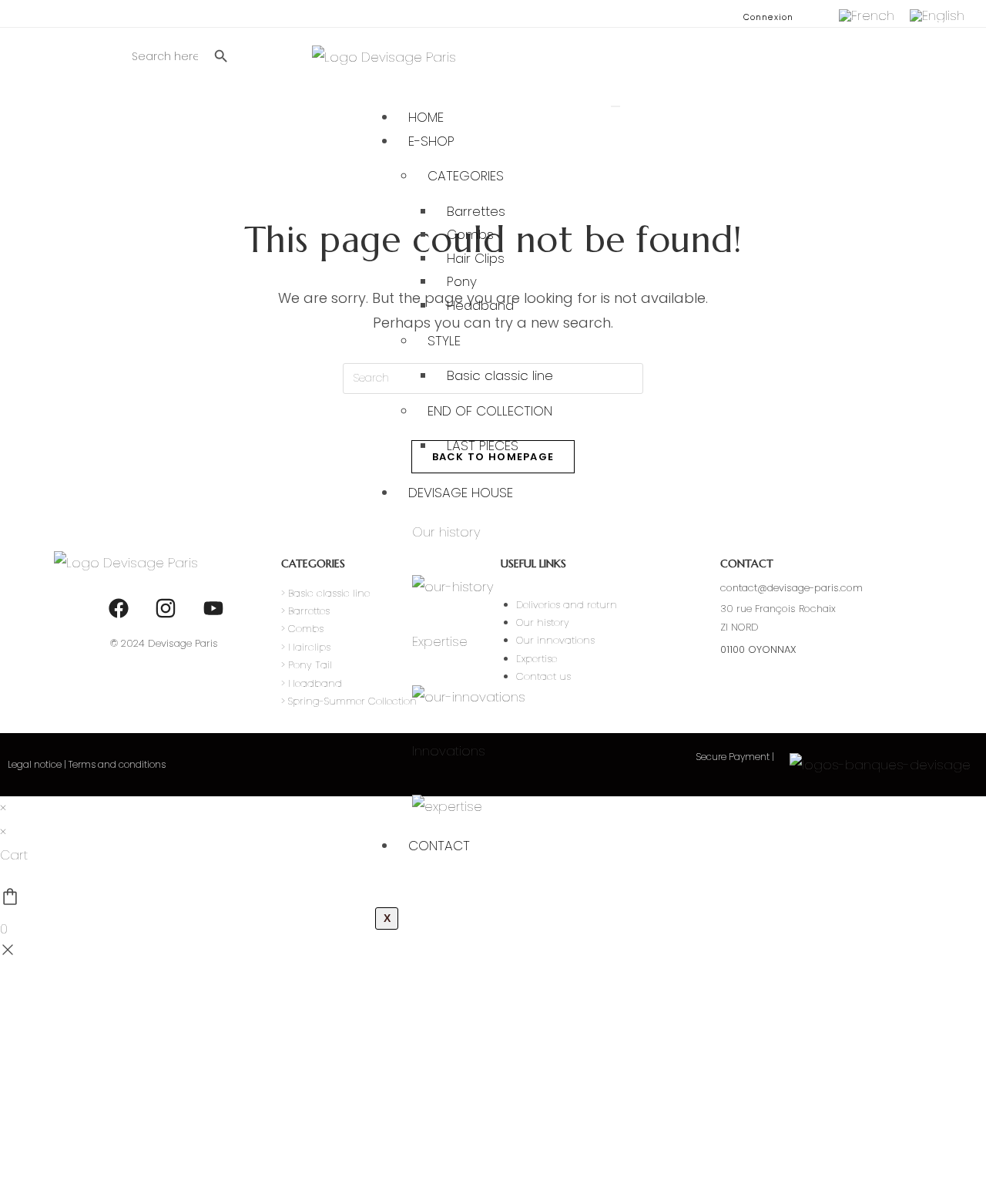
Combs (470, 234)
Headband (480, 305)
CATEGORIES (466, 176)
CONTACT (439, 845)
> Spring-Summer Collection (349, 701)
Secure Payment (734, 756)
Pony (462, 281)
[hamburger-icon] (615, 106)
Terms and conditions (117, 764)
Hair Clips (476, 258)
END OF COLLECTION (490, 411)
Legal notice (35, 764)
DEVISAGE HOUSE (460, 492)
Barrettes (476, 211)
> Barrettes (305, 611)
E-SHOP (431, 141)
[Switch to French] (866, 16)
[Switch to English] (937, 16)
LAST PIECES (482, 445)
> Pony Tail (306, 665)
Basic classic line (500, 375)
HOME (426, 117)
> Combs (302, 628)
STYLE (444, 340)
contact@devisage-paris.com (791, 587)
